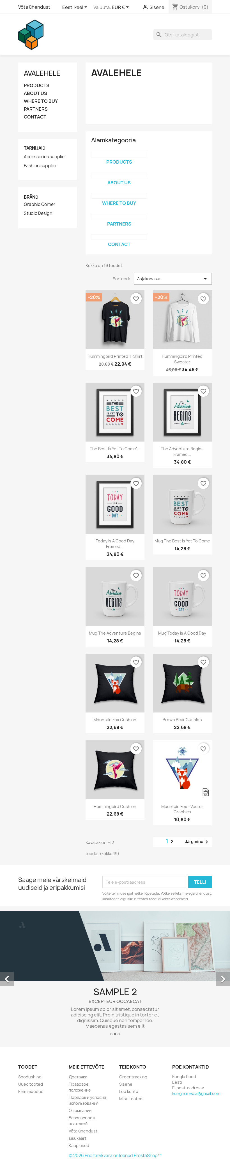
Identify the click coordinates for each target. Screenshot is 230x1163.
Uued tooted (30, 1084)
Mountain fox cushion (114, 719)
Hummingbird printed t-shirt (115, 356)
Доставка (78, 1077)
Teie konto (132, 1067)
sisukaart (77, 1138)
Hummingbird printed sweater (182, 359)
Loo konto (128, 1091)
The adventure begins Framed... (182, 451)
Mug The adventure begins (115, 633)
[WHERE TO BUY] (119, 196)
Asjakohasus (173, 278)
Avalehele (42, 73)
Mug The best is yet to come (182, 541)
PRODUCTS (36, 86)
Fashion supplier (40, 166)
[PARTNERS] (119, 216)
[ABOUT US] (119, 175)
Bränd (31, 197)
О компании (80, 1110)
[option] (115, 975)
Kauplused (79, 1145)
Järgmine (197, 842)
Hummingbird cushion (115, 806)
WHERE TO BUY (41, 101)
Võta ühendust (34, 7)
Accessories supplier (45, 157)
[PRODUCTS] (119, 154)
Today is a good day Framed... (115, 543)
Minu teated (130, 1098)
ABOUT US (35, 93)
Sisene (125, 1084)
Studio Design (38, 213)
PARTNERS (36, 109)
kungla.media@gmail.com (196, 1093)
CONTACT (35, 117)
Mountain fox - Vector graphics (182, 809)
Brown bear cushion (182, 719)
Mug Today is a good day (182, 633)
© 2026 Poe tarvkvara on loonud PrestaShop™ (115, 1156)
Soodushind (30, 1077)
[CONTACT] (119, 237)
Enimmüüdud (30, 1091)
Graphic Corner (39, 204)
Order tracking (133, 1077)
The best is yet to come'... (115, 448)
